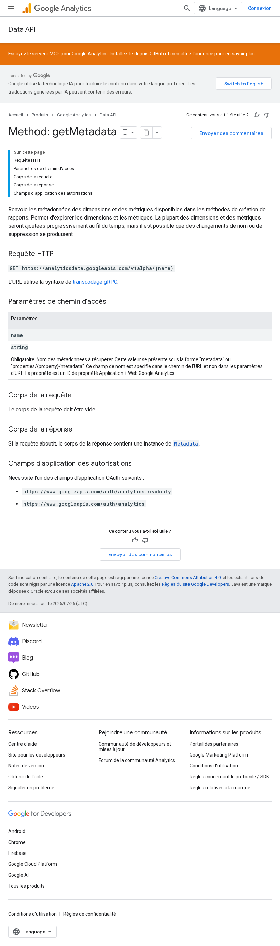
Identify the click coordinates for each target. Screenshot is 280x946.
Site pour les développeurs (36, 755)
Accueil (15, 114)
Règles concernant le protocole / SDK (229, 776)
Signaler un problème (31, 787)
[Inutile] (267, 115)
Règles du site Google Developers (195, 584)
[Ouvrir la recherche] (187, 8)
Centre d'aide (22, 744)
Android (16, 831)
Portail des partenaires (214, 744)
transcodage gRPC (95, 282)
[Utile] (256, 115)
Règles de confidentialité (89, 914)
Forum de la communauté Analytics (137, 760)
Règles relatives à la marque (220, 787)
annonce (204, 53)
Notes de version (26, 765)
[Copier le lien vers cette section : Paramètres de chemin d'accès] (113, 302)
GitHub (157, 53)
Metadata (186, 443)
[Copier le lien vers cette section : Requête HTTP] (60, 254)
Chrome (17, 842)
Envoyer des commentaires (231, 133)
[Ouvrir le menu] (11, 8)
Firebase (17, 853)
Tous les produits (26, 886)
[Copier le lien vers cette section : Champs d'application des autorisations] (138, 464)
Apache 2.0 (82, 584)
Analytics (76, 8)
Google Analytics (74, 114)
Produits (40, 114)
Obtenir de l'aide (25, 776)
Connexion (260, 8)
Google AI (18, 875)
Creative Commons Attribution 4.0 (188, 577)
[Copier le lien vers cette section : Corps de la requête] (78, 396)
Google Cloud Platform (32, 864)
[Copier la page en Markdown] (146, 132)
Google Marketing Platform (219, 755)
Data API (22, 29)
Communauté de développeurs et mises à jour (135, 746)
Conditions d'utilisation (214, 765)
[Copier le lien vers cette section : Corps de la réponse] (79, 430)
